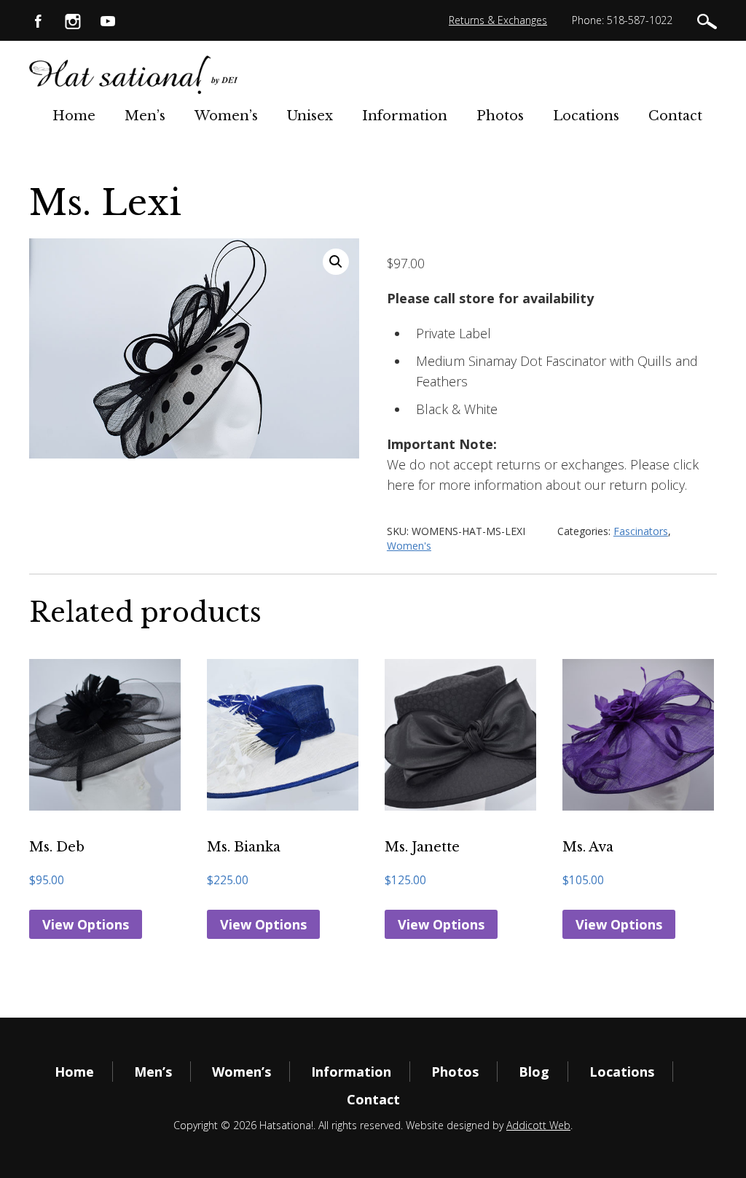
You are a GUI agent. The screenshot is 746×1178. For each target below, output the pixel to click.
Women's (409, 546)
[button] (336, 262)
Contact (675, 116)
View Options (85, 924)
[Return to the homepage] (134, 74)
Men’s (145, 116)
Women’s (226, 116)
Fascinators (640, 531)
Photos (500, 116)
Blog (534, 1071)
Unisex (310, 116)
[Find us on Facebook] (38, 20)
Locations (586, 116)
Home (73, 116)
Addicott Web (538, 1125)
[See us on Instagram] (73, 20)
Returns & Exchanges (498, 20)
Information (404, 116)
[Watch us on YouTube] (108, 20)
